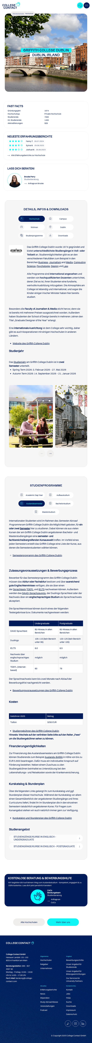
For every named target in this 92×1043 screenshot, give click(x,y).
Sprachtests (19, 589)
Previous (42, 453)
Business (43, 262)
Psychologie (43, 266)
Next (50, 453)
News (42, 994)
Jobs (68, 994)
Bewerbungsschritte (75, 960)
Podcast (43, 1010)
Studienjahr (20, 361)
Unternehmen (46, 968)
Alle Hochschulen (18, 13)
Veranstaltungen (47, 1006)
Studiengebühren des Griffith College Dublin (36, 730)
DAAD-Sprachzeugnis (34, 593)
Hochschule (29, 13)
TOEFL (30, 589)
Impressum (71, 1010)
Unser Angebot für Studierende (74, 965)
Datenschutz (71, 1014)
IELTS (41, 589)
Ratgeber (44, 964)
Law (65, 266)
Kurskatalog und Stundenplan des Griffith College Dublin (42, 817)
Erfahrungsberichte (48, 989)
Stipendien (44, 998)
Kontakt (69, 989)
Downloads (71, 1006)
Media (69, 262)
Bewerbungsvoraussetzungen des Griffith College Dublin (43, 690)
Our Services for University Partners (74, 979)
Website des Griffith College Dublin (31, 343)
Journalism (55, 262)
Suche (69, 1002)
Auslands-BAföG (54, 756)
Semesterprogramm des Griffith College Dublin (37, 555)
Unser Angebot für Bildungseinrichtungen (76, 972)
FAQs (68, 998)
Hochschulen (46, 960)
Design (54, 266)
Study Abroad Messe (49, 1002)
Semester (25, 528)
